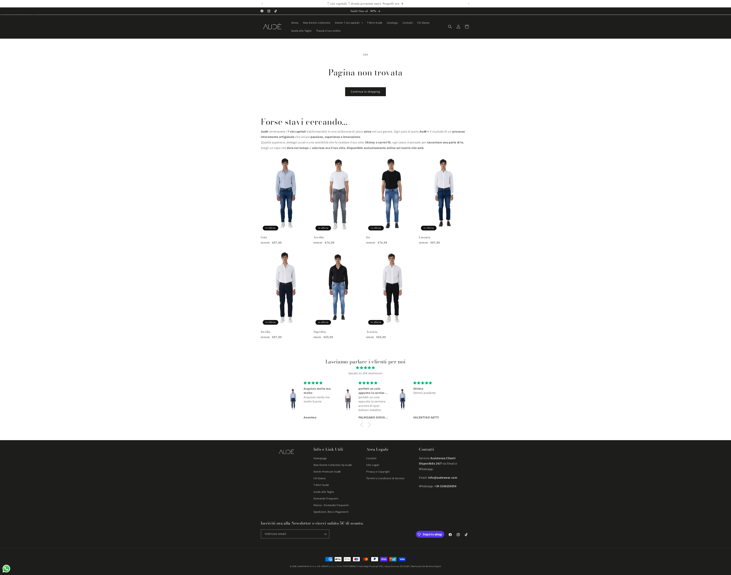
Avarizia (371, 331)
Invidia (265, 331)
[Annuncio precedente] (262, 3)
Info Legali (372, 465)
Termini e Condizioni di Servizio (385, 478)
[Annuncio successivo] (469, 3)
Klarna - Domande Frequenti (331, 505)
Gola (264, 237)
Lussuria (424, 237)
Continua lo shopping (365, 91)
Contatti (371, 458)
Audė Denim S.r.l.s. (307, 566)
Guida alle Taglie (324, 491)
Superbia (320, 331)
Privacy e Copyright (378, 471)
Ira (368, 237)
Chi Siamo (320, 478)
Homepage (320, 458)
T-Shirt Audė (321, 485)
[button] (349, 23)
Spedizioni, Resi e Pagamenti (331, 511)
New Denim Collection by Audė (333, 465)
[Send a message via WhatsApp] (6, 568)
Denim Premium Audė (327, 471)
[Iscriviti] (325, 534)
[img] (365, 368)
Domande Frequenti (326, 498)
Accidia (319, 237)
